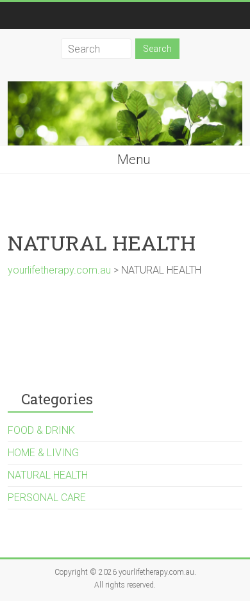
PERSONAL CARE (47, 497)
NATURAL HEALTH (48, 475)
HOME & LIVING (43, 453)
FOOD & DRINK (41, 430)
